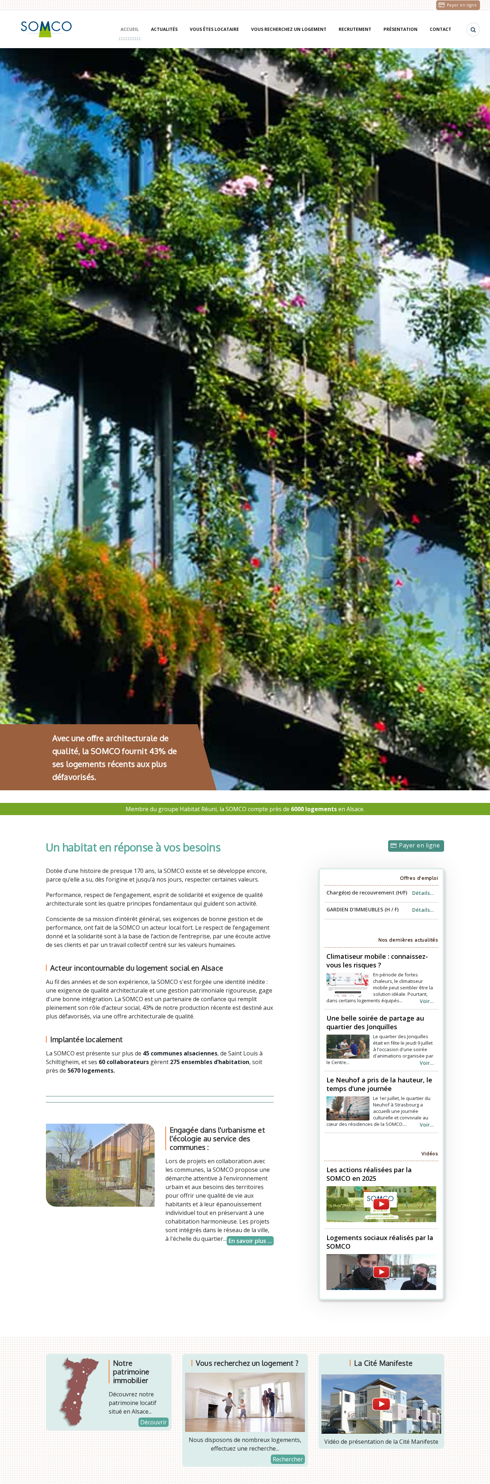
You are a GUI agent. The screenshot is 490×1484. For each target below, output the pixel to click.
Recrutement (355, 29)
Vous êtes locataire (214, 29)
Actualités (164, 29)
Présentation (400, 29)
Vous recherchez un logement (288, 29)
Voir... (427, 1001)
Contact (440, 29)
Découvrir (153, 1422)
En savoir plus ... (250, 1241)
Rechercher (288, 1459)
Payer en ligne (462, 5)
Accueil (130, 29)
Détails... (423, 892)
